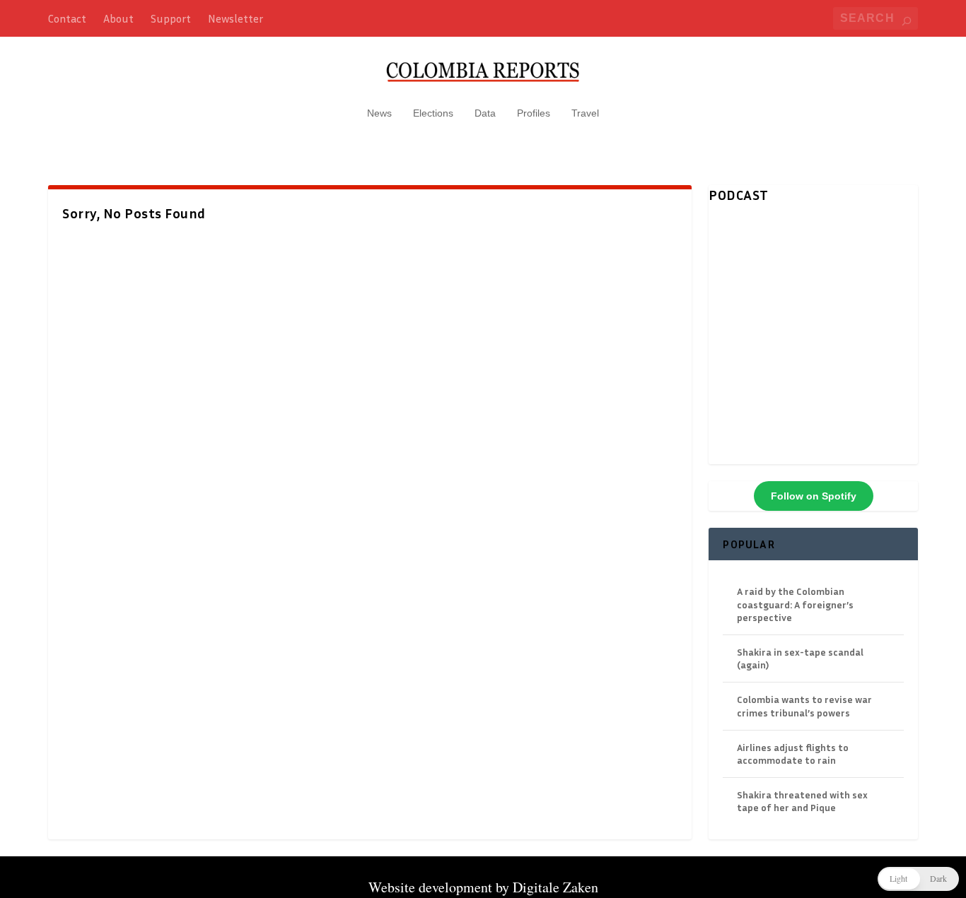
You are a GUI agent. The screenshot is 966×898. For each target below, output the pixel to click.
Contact (67, 18)
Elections (433, 113)
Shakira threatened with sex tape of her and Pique (802, 800)
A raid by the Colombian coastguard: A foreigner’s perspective (795, 603)
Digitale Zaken (555, 887)
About (118, 18)
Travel (585, 113)
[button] (918, 879)
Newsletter (235, 18)
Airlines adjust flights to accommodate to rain (793, 753)
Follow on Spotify (813, 496)
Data (485, 113)
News (379, 113)
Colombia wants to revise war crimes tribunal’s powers (804, 705)
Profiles (533, 113)
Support (171, 18)
